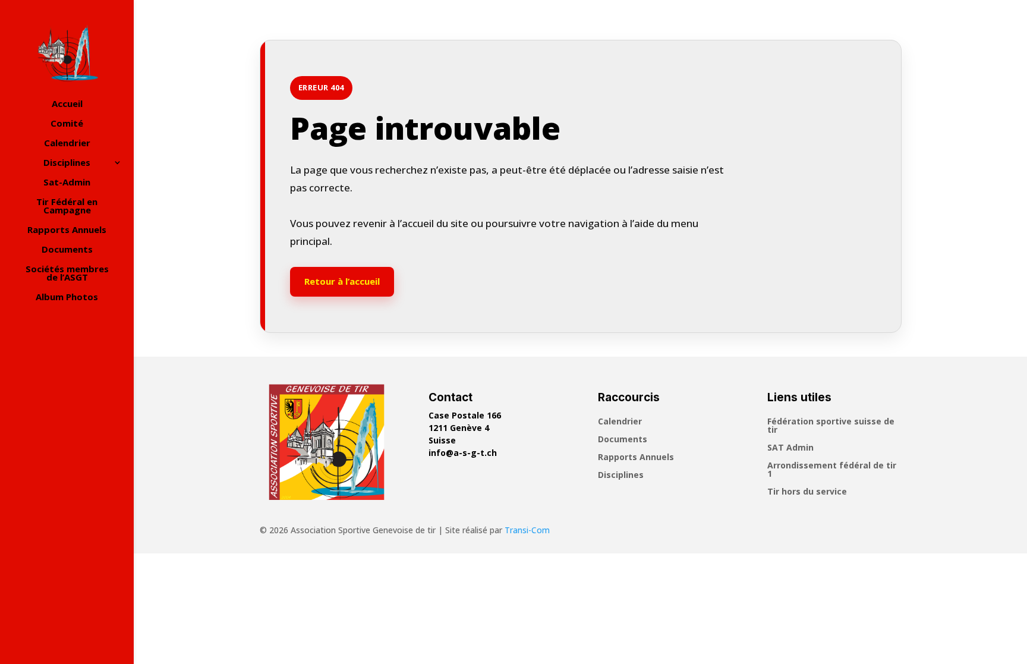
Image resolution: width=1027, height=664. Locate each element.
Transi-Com (527, 530)
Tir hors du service (807, 492)
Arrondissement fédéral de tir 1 (831, 470)
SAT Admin (790, 448)
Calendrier (67, 144)
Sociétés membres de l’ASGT (67, 274)
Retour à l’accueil (342, 281)
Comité (67, 124)
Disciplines (66, 163)
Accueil (67, 104)
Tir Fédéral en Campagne (66, 206)
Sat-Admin (66, 183)
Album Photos (67, 297)
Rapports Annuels (66, 230)
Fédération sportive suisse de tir (830, 426)
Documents (67, 250)
